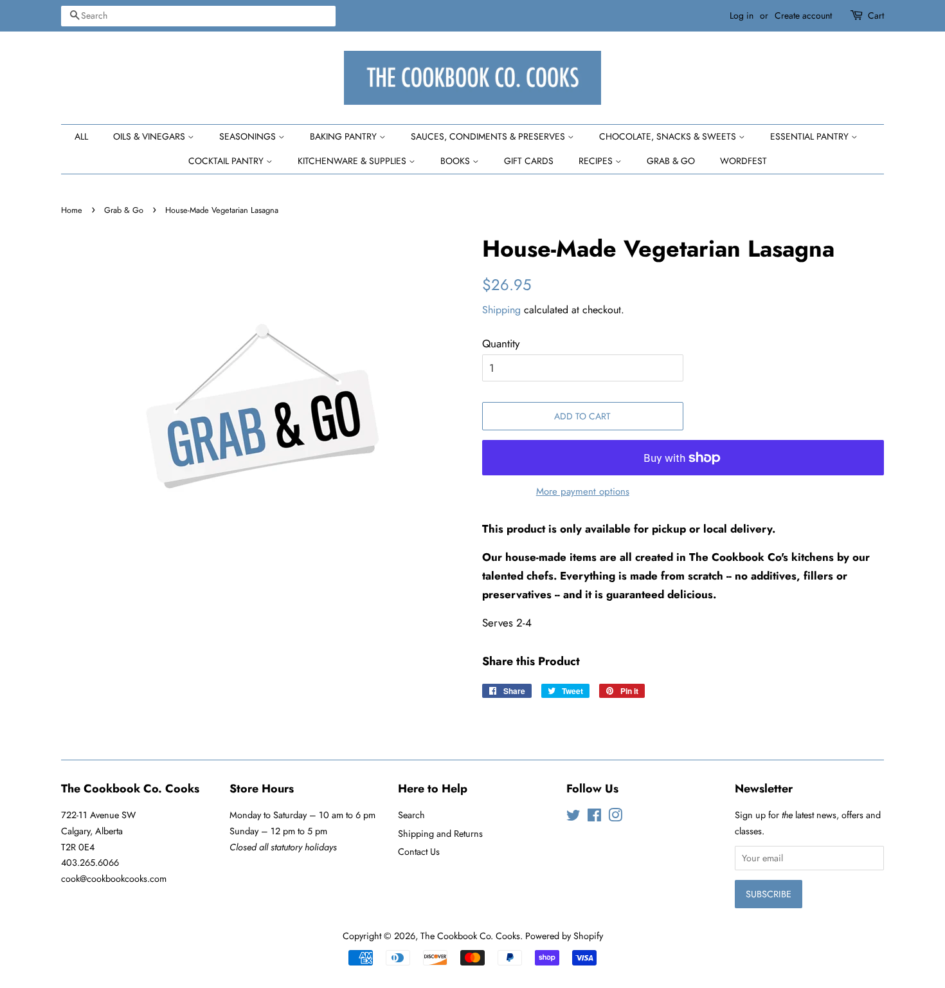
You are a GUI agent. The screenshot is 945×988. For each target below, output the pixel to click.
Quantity (500, 343)
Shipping (501, 309)
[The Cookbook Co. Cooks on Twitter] (573, 817)
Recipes (597, 160)
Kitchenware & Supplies (353, 160)
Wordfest (743, 160)
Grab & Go (671, 160)
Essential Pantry (810, 136)
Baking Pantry (344, 136)
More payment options (582, 491)
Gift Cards (529, 160)
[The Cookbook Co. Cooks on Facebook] (594, 817)
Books (456, 160)
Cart (876, 15)
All (81, 136)
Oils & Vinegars (150, 136)
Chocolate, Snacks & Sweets (669, 136)
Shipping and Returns (440, 833)
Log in (741, 15)
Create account (803, 15)
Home (71, 210)
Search (411, 815)
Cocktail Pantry (227, 160)
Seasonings (248, 136)
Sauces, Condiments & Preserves (489, 136)
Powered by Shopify (564, 935)
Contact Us (419, 851)
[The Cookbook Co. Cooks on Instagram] (615, 817)
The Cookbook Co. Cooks (470, 935)
